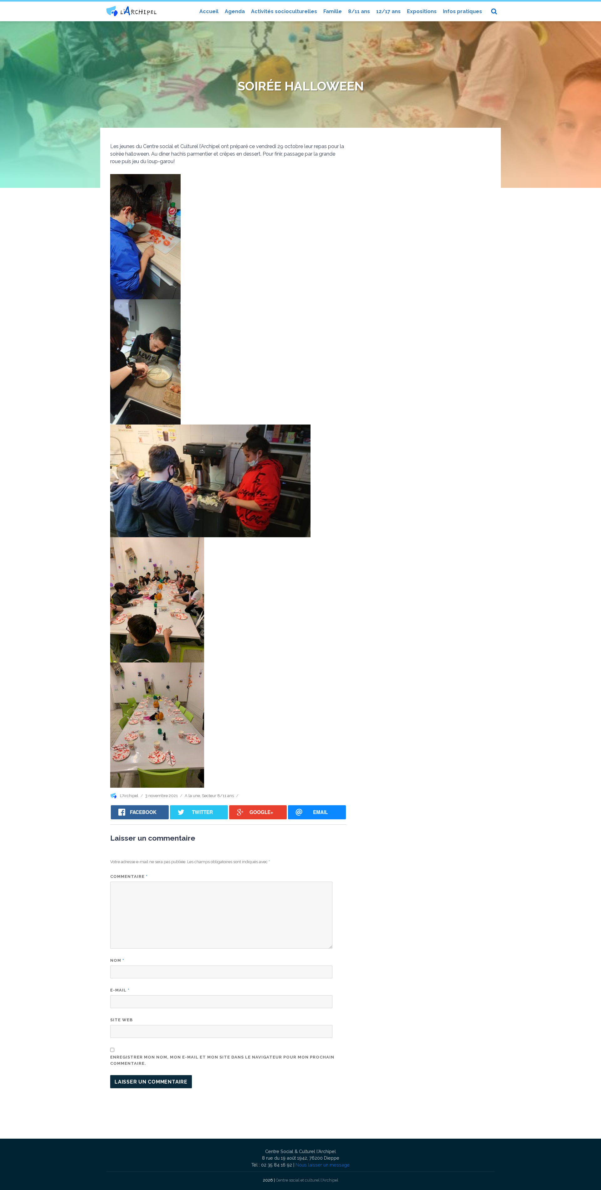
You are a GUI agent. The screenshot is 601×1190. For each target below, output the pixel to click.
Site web (121, 1019)
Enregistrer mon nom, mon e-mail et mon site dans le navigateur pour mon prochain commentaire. (222, 1060)
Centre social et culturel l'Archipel (307, 1180)
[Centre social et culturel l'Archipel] (131, 11)
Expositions (422, 11)
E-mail (120, 990)
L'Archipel (129, 795)
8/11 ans (359, 11)
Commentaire (129, 876)
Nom (117, 960)
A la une (192, 795)
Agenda (235, 11)
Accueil (208, 11)
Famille (332, 11)
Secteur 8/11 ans (218, 795)
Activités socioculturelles (284, 11)
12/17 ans (388, 11)
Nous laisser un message (322, 1164)
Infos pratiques (462, 11)
